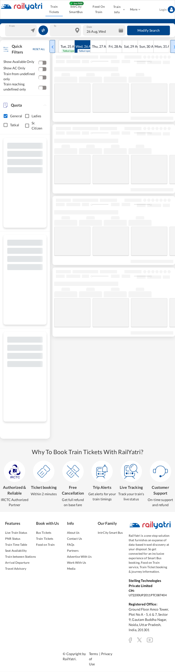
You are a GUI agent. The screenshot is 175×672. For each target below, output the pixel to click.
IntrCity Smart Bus (110, 532)
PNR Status (12, 538)
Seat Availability (16, 550)
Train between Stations (20, 556)
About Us (73, 532)
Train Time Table (16, 544)
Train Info (117, 9)
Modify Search (148, 30)
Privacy (106, 654)
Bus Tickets (43, 532)
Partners (73, 550)
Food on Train (45, 544)
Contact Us (74, 538)
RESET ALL (39, 49)
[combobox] (21, 30)
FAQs (70, 544)
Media (71, 568)
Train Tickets (54, 9)
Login (163, 9)
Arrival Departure (17, 562)
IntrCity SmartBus (76, 9)
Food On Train (99, 9)
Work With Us (76, 562)
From (12, 25)
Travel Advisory (15, 568)
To (55, 25)
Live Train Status (16, 532)
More (134, 9)
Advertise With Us (79, 556)
